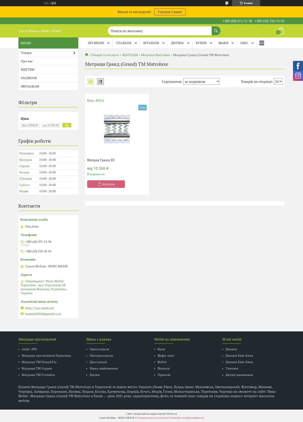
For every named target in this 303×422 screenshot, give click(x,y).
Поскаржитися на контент (152, 417)
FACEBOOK (29, 78)
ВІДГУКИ (27, 69)
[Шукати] (216, 28)
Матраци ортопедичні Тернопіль (46, 355)
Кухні (161, 349)
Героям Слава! (170, 11)
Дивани (231, 349)
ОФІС (244, 43)
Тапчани (232, 368)
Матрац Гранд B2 (101, 160)
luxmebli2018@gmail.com (43, 314)
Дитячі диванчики (239, 375)
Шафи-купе (165, 355)
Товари (26, 53)
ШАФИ (223, 43)
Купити (109, 184)
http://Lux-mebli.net (39, 308)
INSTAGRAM (30, 86)
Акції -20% (29, 349)
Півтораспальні (101, 355)
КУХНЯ (201, 43)
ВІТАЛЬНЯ (151, 43)
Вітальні (163, 368)
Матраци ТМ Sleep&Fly (39, 362)
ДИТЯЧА (177, 43)
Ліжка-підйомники (104, 368)
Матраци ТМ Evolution (38, 375)
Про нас (27, 61)
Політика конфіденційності (187, 417)
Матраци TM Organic (37, 368)
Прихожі (163, 375)
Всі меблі (96, 43)
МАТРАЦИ (130, 55)
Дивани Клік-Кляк (239, 355)
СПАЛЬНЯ (123, 43)
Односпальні (99, 349)
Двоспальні (98, 362)
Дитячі (95, 375)
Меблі (161, 362)
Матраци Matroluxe (155, 55)
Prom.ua (172, 413)
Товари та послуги (105, 55)
